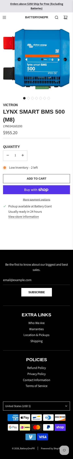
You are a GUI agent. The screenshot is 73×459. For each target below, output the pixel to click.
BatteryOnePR (36, 17)
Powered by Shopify (51, 448)
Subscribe (36, 292)
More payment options (36, 199)
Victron (10, 105)
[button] (24, 98)
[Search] (56, 17)
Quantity (11, 147)
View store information (23, 216)
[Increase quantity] (22, 156)
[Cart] (65, 17)
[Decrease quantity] (7, 156)
